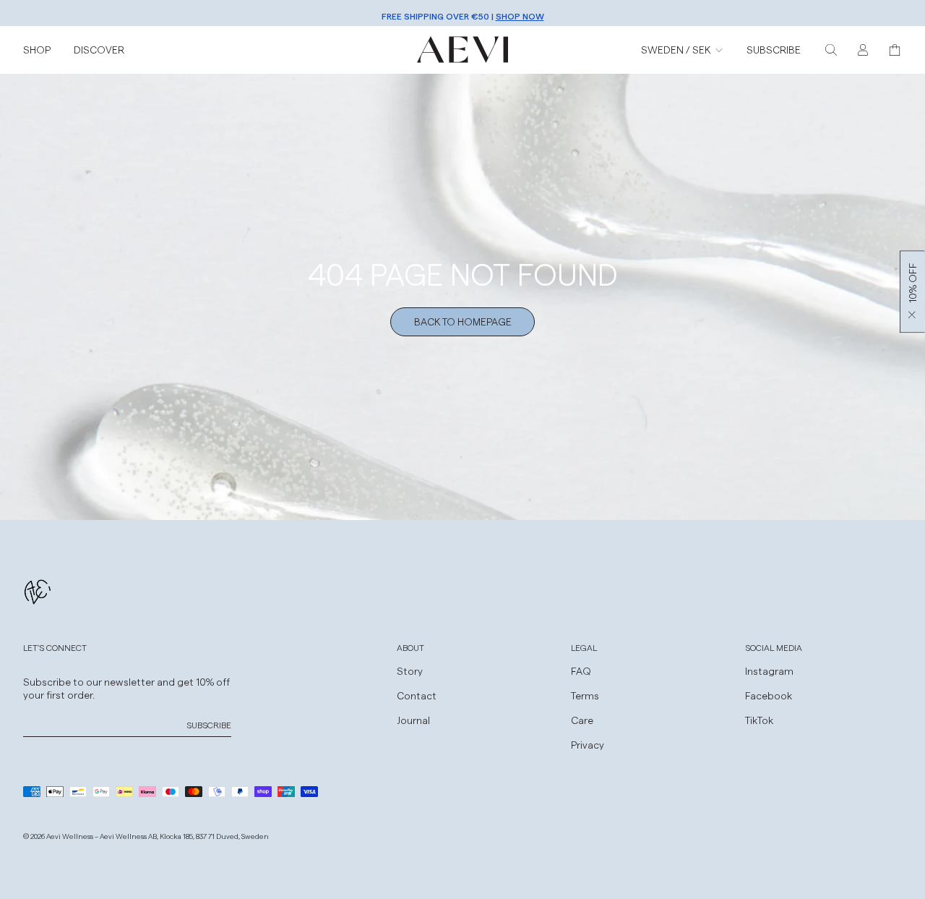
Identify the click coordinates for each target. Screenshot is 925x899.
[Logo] (462, 49)
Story (410, 671)
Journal (413, 720)
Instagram (769, 671)
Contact (416, 695)
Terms (585, 695)
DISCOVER (99, 49)
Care (582, 720)
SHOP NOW (520, 13)
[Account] (863, 50)
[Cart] (894, 50)
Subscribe (208, 725)
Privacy (587, 744)
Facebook (768, 695)
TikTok (759, 720)
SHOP (37, 49)
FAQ (581, 671)
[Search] (831, 50)
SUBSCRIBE (774, 49)
